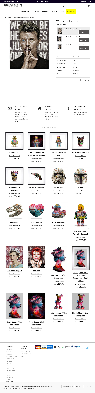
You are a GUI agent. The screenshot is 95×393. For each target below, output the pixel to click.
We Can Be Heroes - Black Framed (73, 37)
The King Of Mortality (80, 153)
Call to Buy (83, 40)
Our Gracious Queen (14, 271)
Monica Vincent (12, 17)
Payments (9, 361)
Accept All (79, 386)
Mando (80, 187)
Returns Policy (10, 370)
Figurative (20, 17)
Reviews (8, 373)
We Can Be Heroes (29, 17)
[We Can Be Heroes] (29, 44)
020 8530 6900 (86, 1)
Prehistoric (14, 222)
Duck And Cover (58, 222)
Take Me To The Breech (36, 187)
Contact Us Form (25, 351)
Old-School (58, 187)
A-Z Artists (9, 379)
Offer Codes (10, 358)
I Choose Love (36, 222)
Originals (55, 11)
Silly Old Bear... (14, 153)
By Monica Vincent (14, 156)
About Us (9, 349)
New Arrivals (25, 11)
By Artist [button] (36, 11)
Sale (62, 11)
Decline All (88, 386)
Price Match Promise (43, 1)
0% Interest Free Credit (11, 1)
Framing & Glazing (11, 356)
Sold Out (83, 32)
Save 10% (70, 11)
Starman (36, 271)
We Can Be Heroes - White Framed (74, 45)
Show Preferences (68, 386)
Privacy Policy (10, 368)
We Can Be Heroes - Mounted (72, 29)
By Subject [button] (45, 11)
